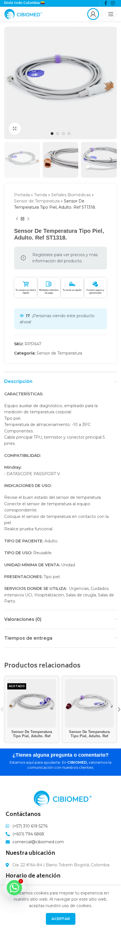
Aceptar (60, 918)
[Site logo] (23, 13)
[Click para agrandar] (14, 128)
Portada (22, 194)
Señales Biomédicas (71, 194)
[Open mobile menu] (111, 14)
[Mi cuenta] (93, 14)
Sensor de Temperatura (37, 201)
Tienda (40, 194)
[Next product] (28, 219)
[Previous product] (17, 219)
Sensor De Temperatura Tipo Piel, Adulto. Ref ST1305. (89, 736)
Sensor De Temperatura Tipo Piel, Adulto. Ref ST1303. (31, 736)
